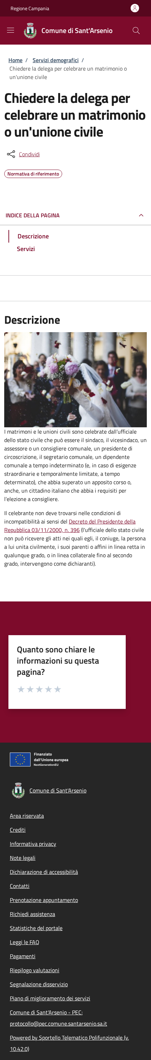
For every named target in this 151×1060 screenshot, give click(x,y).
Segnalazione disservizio (39, 984)
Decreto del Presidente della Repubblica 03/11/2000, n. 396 (70, 525)
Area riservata (27, 815)
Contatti (19, 886)
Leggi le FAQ (24, 942)
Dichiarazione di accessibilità (44, 872)
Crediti (18, 829)
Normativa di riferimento (33, 173)
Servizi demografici (56, 60)
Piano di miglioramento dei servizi (50, 998)
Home (15, 60)
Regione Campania (30, 8)
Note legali (22, 858)
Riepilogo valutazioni (34, 970)
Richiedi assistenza (32, 914)
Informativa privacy (33, 844)
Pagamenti (22, 956)
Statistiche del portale (36, 928)
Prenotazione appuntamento (44, 900)
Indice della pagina (33, 215)
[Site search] (136, 30)
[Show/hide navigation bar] (10, 30)
